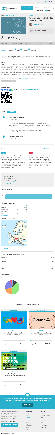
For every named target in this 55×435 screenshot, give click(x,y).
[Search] (53, 8)
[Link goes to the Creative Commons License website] (2, 433)
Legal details (44, 425)
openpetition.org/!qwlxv (30, 89)
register (39, 2)
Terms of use (44, 422)
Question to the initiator (8, 80)
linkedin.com (6, 265)
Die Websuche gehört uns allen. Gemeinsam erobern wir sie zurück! (14, 375)
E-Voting (43, 417)
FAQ (42, 414)
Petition (3, 50)
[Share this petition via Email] (17, 89)
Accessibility (44, 427)
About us (40, 11)
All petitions (29, 424)
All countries (4, 215)
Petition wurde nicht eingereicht (17, 117)
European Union (9, 15)
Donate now (27, 404)
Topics (27, 427)
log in (44, 2)
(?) (26, 206)
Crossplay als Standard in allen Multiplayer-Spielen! (13, 334)
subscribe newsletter (10, 425)
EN (51, 2)
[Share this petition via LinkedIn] (10, 89)
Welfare (31, 15)
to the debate (46, 148)
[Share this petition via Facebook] (2, 89)
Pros (3, 153)
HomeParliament (45, 415)
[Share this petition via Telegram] (14, 89)
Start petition (27, 8)
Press (27, 415)
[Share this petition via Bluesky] (5, 89)
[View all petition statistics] (14, 245)
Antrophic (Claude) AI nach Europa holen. (41, 334)
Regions (28, 429)
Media (13, 330)
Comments (25, 50)
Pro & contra (11, 50)
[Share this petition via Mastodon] (7, 89)
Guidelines (47, 8)
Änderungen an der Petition (16, 136)
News (18, 50)
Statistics (33, 50)
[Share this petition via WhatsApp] (12, 89)
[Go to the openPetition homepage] (9, 8)
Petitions (38, 8)
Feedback (28, 417)
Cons (31, 153)
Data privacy (44, 424)
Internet (41, 330)
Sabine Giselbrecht (38, 24)
